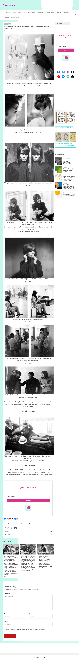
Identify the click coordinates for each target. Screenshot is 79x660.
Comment (7, 593)
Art (14, 12)
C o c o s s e (10, 5)
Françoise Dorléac (21, 523)
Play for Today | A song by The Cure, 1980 (68, 195)
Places (6, 17)
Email (30, 614)
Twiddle (58, 12)
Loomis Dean (29, 523)
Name (5, 614)
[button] (75, 15)
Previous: (16, 533)
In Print (26, 12)
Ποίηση (65, 159)
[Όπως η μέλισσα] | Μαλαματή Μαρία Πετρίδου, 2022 (68, 162)
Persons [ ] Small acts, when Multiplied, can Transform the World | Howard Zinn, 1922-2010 (69, 178)
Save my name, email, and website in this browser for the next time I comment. (25, 629)
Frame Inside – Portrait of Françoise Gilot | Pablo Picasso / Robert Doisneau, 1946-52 (69, 170)
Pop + (64, 192)
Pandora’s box (15, 17)
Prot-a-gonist (8, 24)
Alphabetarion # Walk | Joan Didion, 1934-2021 (69, 186)
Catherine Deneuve (11, 523)
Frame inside (66, 166)
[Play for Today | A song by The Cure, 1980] (58, 194)
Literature (7, 12)
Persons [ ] (65, 175)
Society (66, 12)
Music (33, 12)
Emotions (41, 12)
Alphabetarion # (67, 184)
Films (19, 12)
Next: (41, 533)
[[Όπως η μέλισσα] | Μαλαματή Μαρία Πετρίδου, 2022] (58, 161)
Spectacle (50, 12)
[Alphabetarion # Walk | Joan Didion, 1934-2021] (58, 185)
